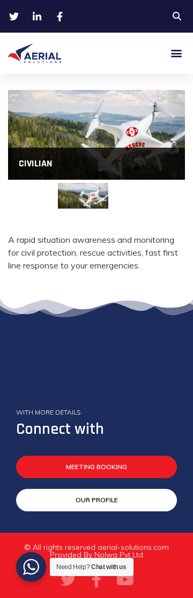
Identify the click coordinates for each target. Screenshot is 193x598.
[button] (176, 16)
